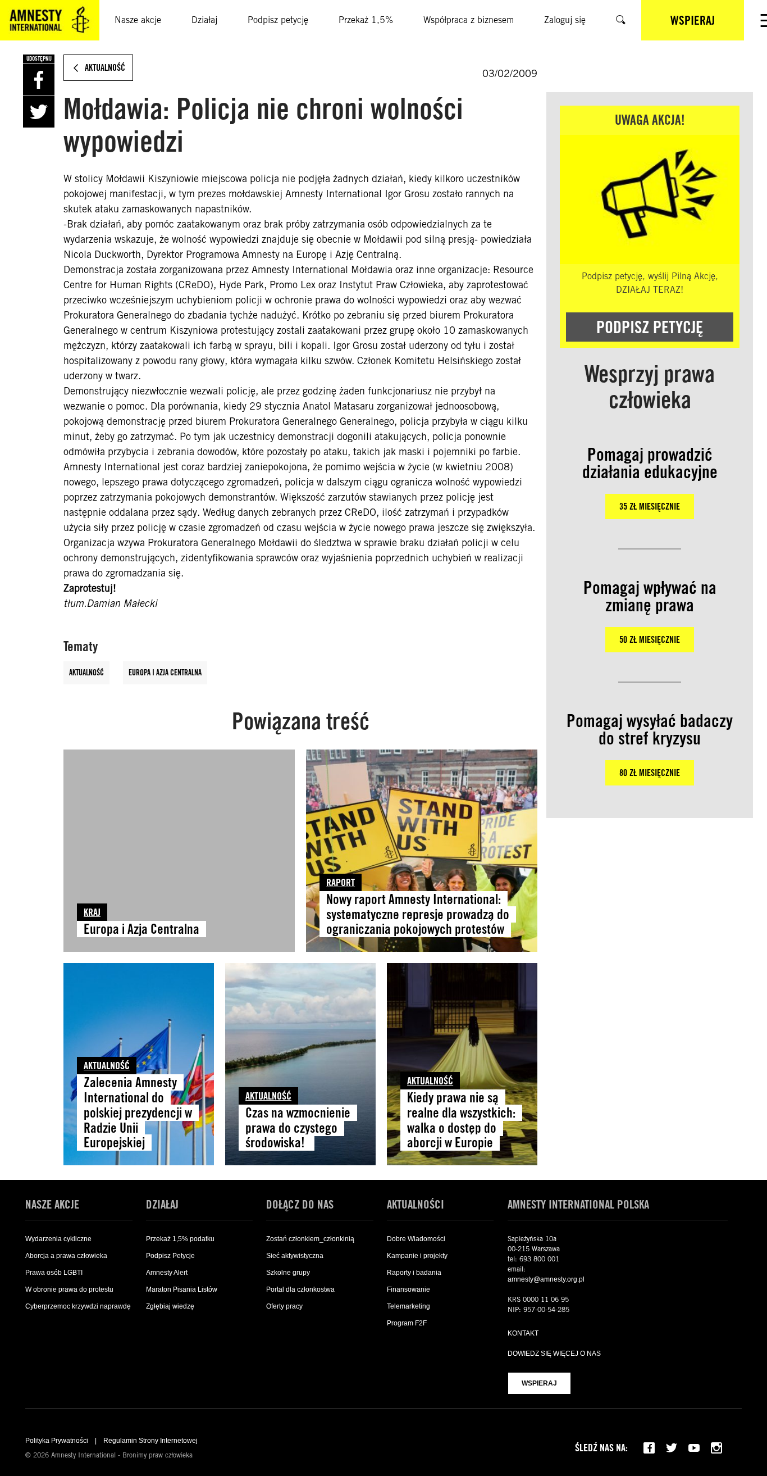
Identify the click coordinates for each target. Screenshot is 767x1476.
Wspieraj (539, 1383)
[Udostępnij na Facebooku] (38, 80)
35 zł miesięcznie (649, 506)
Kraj (92, 912)
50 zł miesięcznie (649, 639)
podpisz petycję (649, 327)
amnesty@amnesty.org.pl (546, 1279)
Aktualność (86, 672)
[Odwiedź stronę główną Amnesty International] (49, 20)
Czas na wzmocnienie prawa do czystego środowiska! (297, 1128)
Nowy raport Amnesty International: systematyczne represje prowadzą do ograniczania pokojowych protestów (417, 914)
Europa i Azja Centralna (165, 672)
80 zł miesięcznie (649, 772)
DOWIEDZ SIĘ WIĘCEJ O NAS (554, 1353)
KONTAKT (523, 1333)
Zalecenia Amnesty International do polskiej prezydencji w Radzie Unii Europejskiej (138, 1112)
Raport (340, 882)
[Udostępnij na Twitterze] (38, 112)
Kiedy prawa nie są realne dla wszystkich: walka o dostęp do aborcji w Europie (461, 1120)
